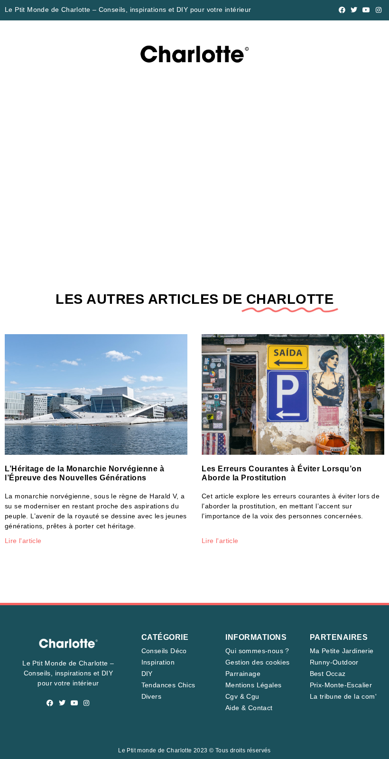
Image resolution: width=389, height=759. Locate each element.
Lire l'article (23, 540)
